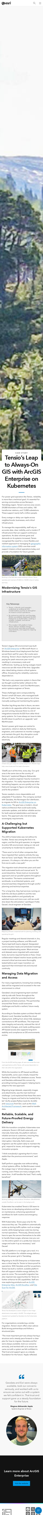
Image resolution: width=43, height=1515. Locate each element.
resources (10, 1104)
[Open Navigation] (40, 3)
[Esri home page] (6, 3)
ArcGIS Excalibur (22, 1285)
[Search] (34, 3)
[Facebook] (28, 1509)
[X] (33, 1509)
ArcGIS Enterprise (11, 649)
